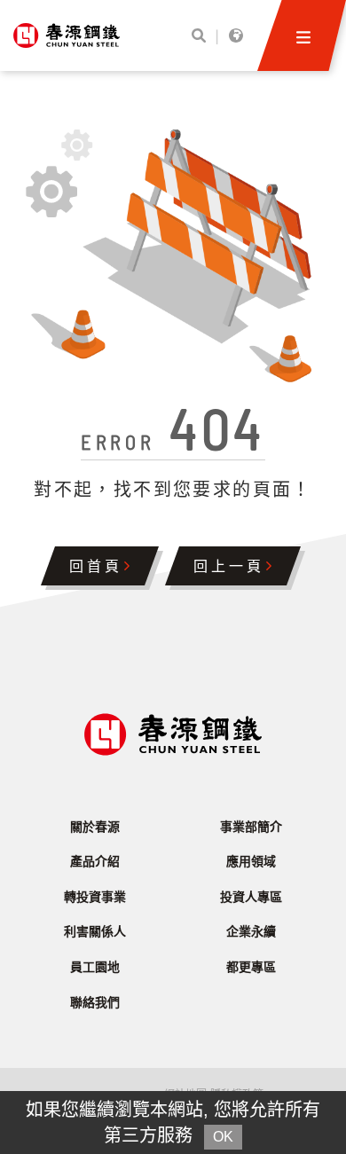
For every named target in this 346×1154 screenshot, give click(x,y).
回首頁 (99, 567)
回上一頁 (232, 567)
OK (223, 1136)
